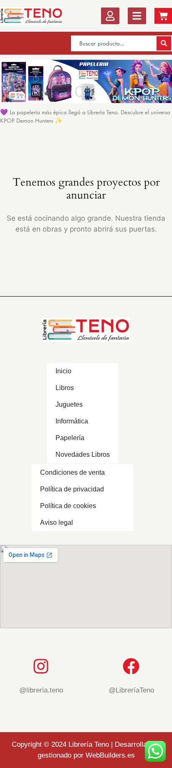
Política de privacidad (72, 489)
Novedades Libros (83, 454)
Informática (72, 421)
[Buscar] (164, 43)
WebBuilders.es (110, 755)
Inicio (63, 371)
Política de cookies (68, 505)
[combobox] (113, 43)
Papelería (70, 437)
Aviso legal (56, 522)
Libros (65, 387)
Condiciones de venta (72, 472)
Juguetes (69, 404)
